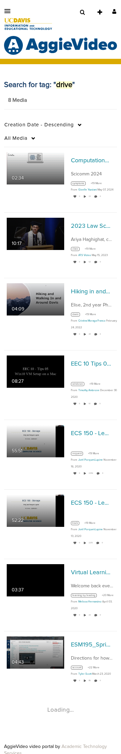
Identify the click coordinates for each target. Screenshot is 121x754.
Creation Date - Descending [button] (39, 124)
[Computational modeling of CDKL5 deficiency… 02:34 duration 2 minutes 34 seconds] (35, 168)
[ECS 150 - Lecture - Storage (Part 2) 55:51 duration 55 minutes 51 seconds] (35, 441)
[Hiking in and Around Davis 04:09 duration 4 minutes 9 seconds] (35, 299)
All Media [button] (16, 138)
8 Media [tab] (17, 100)
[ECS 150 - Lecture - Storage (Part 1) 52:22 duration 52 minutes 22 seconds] (35, 510)
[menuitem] (82, 12)
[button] (9, 11)
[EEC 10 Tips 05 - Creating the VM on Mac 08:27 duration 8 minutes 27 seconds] (35, 371)
